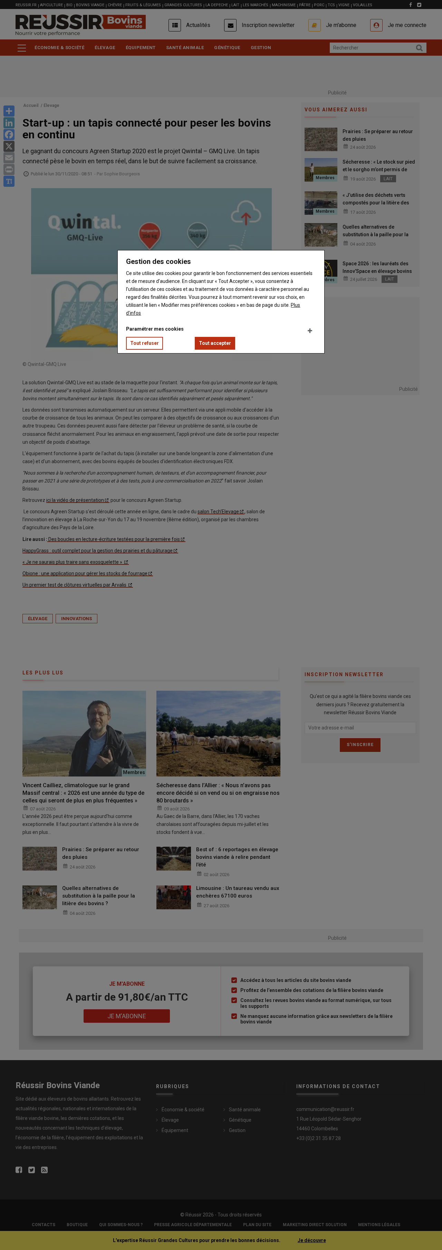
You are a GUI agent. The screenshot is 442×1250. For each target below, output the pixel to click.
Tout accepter (215, 343)
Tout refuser (144, 343)
